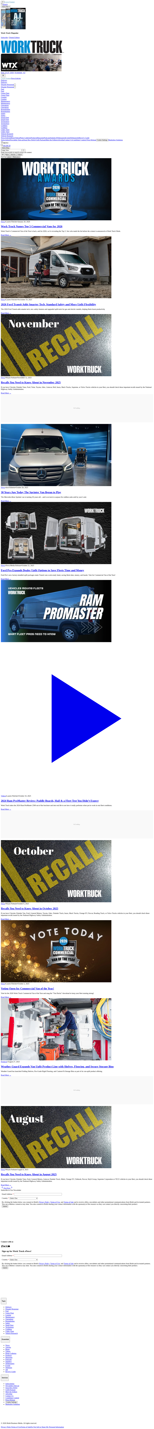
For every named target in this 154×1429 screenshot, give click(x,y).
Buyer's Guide (84, 138)
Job (78, 138)
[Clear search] (24, 150)
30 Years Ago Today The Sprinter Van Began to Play (31, 492)
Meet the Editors (51, 140)
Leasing (4, 97)
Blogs (13, 138)
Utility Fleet (5, 130)
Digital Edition (14, 37)
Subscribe (4, 37)
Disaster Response (7, 85)
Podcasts (47, 138)
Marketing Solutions (115, 140)
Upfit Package (41, 140)
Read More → (6, 235)
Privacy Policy (6, 1427)
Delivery (4, 80)
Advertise (60, 140)
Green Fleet (5, 93)
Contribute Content (79, 140)
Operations (5, 105)
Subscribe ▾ (6, 7)
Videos (17, 138)
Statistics (53, 138)
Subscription (5, 140)
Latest (9, 157)
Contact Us (68, 140)
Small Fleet (5, 118)
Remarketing (5, 109)
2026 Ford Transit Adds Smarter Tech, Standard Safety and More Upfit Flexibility (48, 304)
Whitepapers (60, 138)
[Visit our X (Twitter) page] (6, 1247)
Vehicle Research (7, 134)
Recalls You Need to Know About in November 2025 (31, 382)
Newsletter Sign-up (17, 140)
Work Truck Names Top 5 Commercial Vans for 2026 (31, 226)
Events (67, 138)
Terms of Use (16, 1427)
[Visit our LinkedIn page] (4, 1247)
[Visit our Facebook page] (2, 1247)
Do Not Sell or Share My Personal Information (47, 1427)
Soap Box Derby (30, 140)
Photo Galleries (25, 138)
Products (34, 138)
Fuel (2, 89)
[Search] (23, 150)
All (2, 154)
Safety (3, 113)
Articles (21, 2)
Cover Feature (10, 2)
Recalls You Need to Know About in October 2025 (29, 908)
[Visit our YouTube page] (9, 1247)
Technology (5, 122)
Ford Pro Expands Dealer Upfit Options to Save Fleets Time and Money (42, 570)
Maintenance (5, 101)
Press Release (91, 140)
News (17, 2)
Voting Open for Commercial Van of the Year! (27, 988)
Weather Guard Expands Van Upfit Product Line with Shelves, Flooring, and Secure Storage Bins (57, 1066)
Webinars (73, 138)
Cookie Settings (102, 140)
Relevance (16, 157)
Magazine (40, 138)
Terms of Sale (26, 1427)
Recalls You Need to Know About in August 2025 (29, 1174)
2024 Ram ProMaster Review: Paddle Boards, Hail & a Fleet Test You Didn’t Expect (50, 800)
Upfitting (4, 126)
